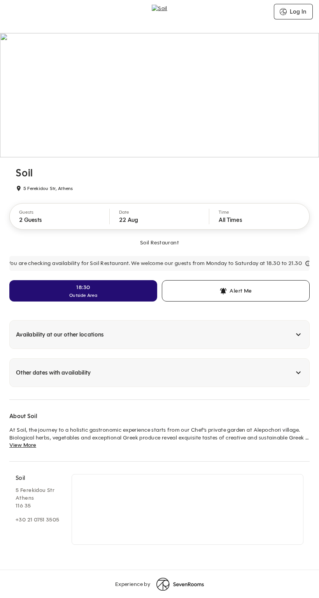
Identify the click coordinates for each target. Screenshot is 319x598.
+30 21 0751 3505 (38, 519)
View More (22, 445)
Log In (298, 11)
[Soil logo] (159, 12)
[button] (60, 216)
